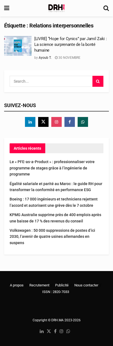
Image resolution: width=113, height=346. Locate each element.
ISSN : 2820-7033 (55, 292)
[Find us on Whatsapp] (83, 122)
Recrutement (39, 285)
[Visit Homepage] (56, 8)
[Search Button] (106, 8)
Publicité (62, 285)
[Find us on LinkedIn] (42, 331)
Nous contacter (86, 285)
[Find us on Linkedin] (30, 122)
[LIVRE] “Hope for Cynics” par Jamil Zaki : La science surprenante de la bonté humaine (70, 44)
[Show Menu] (6, 8)
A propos (17, 285)
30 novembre (69, 58)
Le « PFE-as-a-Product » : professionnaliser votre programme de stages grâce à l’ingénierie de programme (52, 168)
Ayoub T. (45, 58)
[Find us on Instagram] (56, 122)
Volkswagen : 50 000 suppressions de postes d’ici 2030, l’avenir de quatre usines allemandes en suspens (52, 236)
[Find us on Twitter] (43, 122)
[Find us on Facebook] (69, 122)
